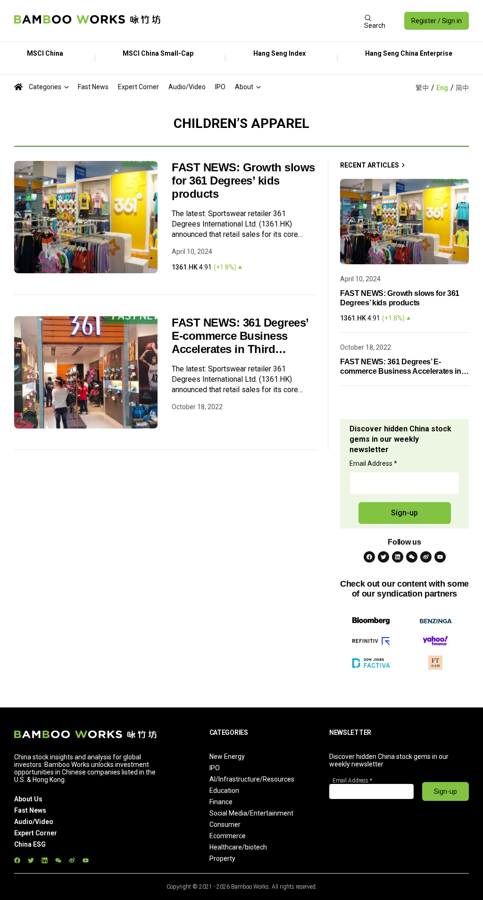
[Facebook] (369, 557)
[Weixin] (411, 557)
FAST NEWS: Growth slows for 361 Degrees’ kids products (243, 180)
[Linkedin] (397, 557)
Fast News (93, 87)
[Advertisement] (262, 21)
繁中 (422, 88)
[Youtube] (440, 557)
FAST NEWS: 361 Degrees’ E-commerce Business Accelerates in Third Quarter (240, 336)
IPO (220, 87)
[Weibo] (426, 557)
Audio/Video (187, 87)
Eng (442, 88)
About (244, 87)
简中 (462, 88)
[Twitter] (383, 557)
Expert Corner (138, 87)
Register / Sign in (436, 21)
